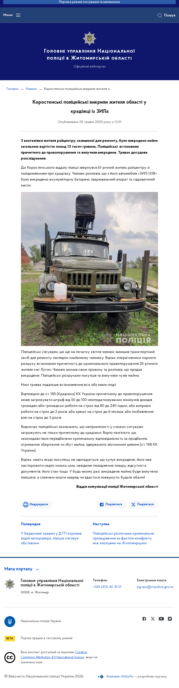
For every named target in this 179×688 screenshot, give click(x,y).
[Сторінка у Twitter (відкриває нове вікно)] (152, 618)
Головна (12, 89)
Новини (31, 89)
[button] (22, 569)
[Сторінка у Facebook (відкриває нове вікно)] (144, 618)
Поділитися (114, 504)
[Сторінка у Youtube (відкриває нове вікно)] (161, 618)
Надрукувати (39, 504)
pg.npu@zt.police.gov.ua (155, 587)
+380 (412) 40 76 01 (107, 587)
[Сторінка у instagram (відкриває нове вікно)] (169, 618)
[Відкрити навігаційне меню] (18, 15)
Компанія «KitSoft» (120, 676)
